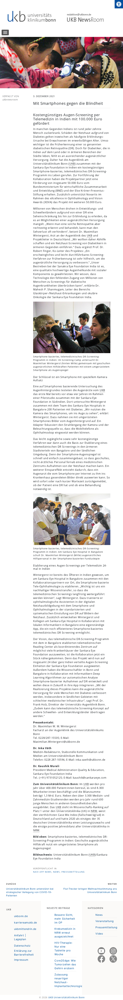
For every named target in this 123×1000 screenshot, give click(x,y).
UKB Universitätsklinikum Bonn (66, 997)
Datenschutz (22, 945)
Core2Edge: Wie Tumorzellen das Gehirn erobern (65, 964)
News (56, 872)
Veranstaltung (104, 921)
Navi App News (42, 872)
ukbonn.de (21, 916)
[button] (119, 4)
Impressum (21, 959)
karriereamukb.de (25, 922)
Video (99, 933)
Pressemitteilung (73, 872)
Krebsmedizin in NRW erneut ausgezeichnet (64, 932)
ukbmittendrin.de (25, 929)
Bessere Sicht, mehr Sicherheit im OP (64, 918)
